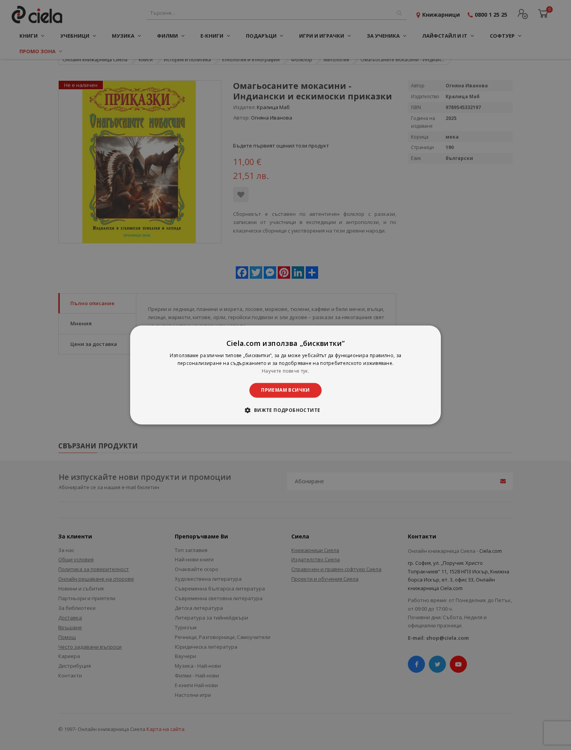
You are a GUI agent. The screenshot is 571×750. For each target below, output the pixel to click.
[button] (285, 410)
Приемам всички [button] (285, 390)
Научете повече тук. (285, 371)
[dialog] (285, 374)
